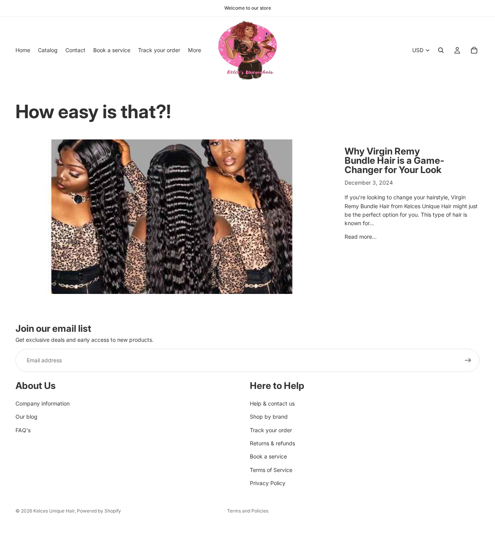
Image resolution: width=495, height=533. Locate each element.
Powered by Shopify (99, 511)
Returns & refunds (272, 443)
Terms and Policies (247, 511)
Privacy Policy (267, 483)
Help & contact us (272, 403)
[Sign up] (468, 361)
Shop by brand (269, 417)
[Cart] (474, 50)
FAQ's (23, 430)
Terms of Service (271, 470)
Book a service (268, 456)
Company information (42, 403)
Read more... (361, 236)
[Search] (440, 50)
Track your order (271, 430)
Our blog (26, 417)
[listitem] (194, 50)
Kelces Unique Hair (54, 511)
